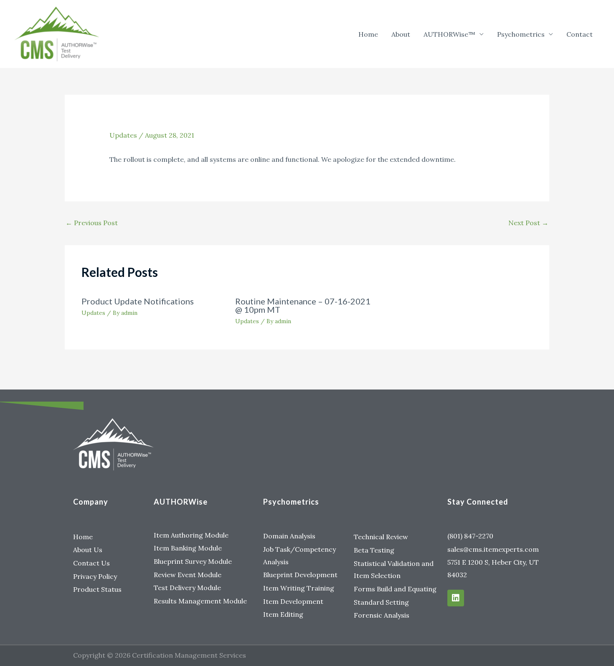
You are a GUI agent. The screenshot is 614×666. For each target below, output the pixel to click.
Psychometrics (521, 34)
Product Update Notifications (137, 301)
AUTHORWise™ (449, 34)
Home (368, 34)
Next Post (528, 223)
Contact (579, 34)
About (400, 34)
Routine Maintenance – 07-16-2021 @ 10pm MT (302, 305)
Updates (123, 135)
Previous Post (92, 223)
